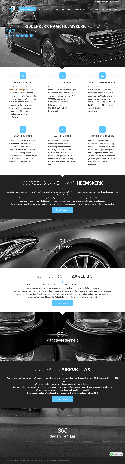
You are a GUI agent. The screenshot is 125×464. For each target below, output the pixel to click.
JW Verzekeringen (63, 460)
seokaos (53, 460)
